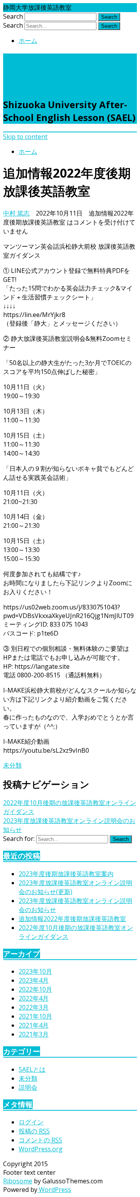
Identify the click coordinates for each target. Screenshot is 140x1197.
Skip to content (25, 136)
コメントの (40, 1140)
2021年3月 (34, 1034)
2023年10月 (35, 971)
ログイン (31, 1122)
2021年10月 (35, 1016)
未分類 (12, 765)
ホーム (28, 40)
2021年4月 (34, 1025)
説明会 (28, 1087)
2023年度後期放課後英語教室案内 (66, 873)
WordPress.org (41, 1149)
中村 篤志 (16, 213)
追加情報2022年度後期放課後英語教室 (72, 918)
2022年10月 (35, 989)
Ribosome (17, 1181)
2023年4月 (34, 980)
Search (13, 16)
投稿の (34, 1131)
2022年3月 (34, 1007)
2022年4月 (34, 998)
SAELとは (32, 1069)
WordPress (54, 1189)
